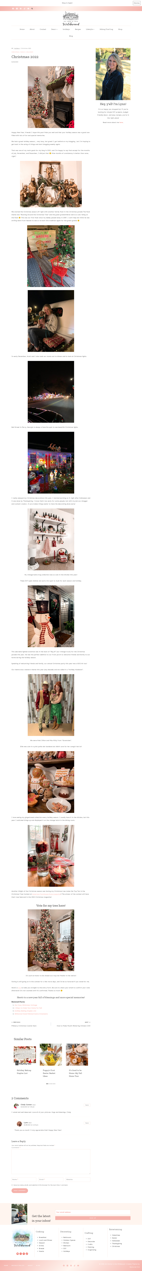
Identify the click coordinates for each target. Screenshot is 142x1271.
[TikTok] (24, 8)
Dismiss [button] (137, 3)
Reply (87, 1105)
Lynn (26, 1123)
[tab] (47, 1083)
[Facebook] (13, 8)
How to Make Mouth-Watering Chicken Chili (73, 1024)
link (19, 988)
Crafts (90, 1244)
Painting (91, 1247)
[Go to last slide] (16, 1063)
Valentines (116, 1235)
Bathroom (67, 1237)
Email (42, 1179)
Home (22, 29)
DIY (64, 1248)
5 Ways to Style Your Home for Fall (28, 1008)
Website (69, 1179)
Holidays (66, 1251)
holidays (66, 29)
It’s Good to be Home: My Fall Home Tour (75, 1073)
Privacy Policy (18, 1265)
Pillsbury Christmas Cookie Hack (23, 1024)
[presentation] (25, 1055)
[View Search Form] (32, 8)
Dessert (42, 1243)
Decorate (91, 1241)
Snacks (41, 1251)
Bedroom (66, 1246)
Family (22, 52)
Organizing (92, 1250)
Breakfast (42, 1237)
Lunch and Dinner (45, 1240)
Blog (71, 36)
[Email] (28, 8)
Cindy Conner (26, 1105)
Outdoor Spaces (69, 1240)
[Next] (84, 1063)
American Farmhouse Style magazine (46, 894)
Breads (41, 1248)
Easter (114, 1238)
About (32, 29)
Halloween (116, 1241)
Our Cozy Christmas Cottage (26, 1005)
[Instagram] (16, 8)
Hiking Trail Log (106, 29)
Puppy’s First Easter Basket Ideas (49, 1073)
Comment (15, 1147)
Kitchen (66, 1243)
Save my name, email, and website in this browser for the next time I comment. (41, 1185)
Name (15, 1179)
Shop (120, 29)
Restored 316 (135, 1267)
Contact (43, 29)
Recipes (78, 29)
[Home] (12, 48)
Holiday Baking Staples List (25, 1011)
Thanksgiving (117, 1243)
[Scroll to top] (137, 1263)
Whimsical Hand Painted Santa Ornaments (31, 1014)
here (62, 905)
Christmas (15, 52)
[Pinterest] (20, 8)
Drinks (41, 1246)
